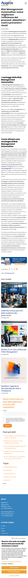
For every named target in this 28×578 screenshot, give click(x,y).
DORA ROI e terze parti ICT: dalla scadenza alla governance (12, 313)
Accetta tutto (14, 567)
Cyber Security (9, 473)
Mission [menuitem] (3, 528)
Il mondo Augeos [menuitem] (7, 522)
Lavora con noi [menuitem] (4, 533)
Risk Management (10, 273)
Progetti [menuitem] (3, 530)
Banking (7, 470)
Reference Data (10, 477)
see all (4, 483)
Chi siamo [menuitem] (3, 525)
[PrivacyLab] (10, 564)
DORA (7, 480)
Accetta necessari (14, 571)
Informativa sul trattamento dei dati (15, 419)
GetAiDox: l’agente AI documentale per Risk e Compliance (11, 388)
